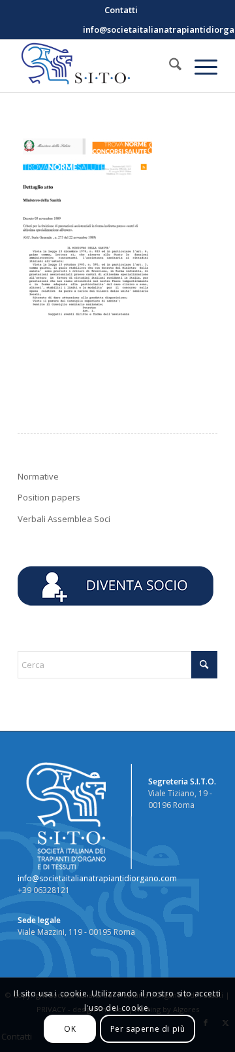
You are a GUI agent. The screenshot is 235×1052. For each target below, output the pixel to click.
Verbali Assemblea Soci (64, 519)
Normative (38, 476)
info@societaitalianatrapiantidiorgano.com (97, 878)
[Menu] (199, 66)
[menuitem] (121, 10)
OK (70, 1028)
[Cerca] (168, 66)
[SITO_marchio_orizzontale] (98, 66)
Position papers (49, 497)
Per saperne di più (147, 1028)
